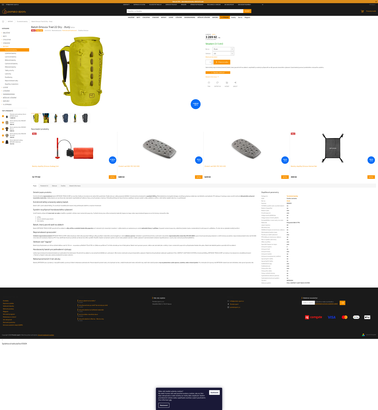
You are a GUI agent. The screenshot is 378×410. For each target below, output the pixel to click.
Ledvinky (8, 74)
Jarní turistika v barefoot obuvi (88, 314)
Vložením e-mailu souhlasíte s (326, 302)
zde (170, 400)
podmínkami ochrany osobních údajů (326, 303)
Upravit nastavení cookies (46, 335)
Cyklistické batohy (11, 63)
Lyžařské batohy (10, 53)
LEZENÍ (5, 87)
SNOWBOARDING (9, 94)
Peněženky (8, 77)
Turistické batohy (11, 50)
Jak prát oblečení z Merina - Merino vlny (91, 319)
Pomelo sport (234, 304)
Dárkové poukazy (171, 4)
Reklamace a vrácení (213, 4)
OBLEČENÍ (6, 33)
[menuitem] (131, 17)
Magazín (183, 4)
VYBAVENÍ (6, 43)
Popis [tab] (34, 186)
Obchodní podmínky (244, 4)
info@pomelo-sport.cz (237, 301)
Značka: (83, 30)
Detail (112, 177)
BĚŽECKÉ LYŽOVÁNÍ (9, 98)
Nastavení (164, 405)
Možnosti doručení (211, 57)
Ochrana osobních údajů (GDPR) (13, 325)
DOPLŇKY (6, 101)
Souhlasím (214, 392)
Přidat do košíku (223, 62)
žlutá (288, 201)
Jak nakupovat (229, 4)
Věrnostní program (196, 4)
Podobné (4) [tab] (44, 186)
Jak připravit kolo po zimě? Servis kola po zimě (93, 305)
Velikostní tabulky (155, 4)
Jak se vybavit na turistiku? (87, 300)
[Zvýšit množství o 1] (213, 61)
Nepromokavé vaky (11, 80)
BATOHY (6, 46)
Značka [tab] (63, 186)
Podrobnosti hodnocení (69, 30)
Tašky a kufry (9, 70)
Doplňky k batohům (11, 84)
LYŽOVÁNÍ (6, 91)
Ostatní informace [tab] (75, 186)
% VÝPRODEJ (7, 104)
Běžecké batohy (10, 60)
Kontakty (126, 4)
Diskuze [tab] (54, 186)
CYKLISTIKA (7, 39)
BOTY (5, 36)
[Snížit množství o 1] (213, 63)
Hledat (247, 11)
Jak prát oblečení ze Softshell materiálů (91, 310)
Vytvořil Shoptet (371, 335)
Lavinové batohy (10, 57)
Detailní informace (211, 77)
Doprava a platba (139, 4)
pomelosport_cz (235, 307)
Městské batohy (10, 67)
